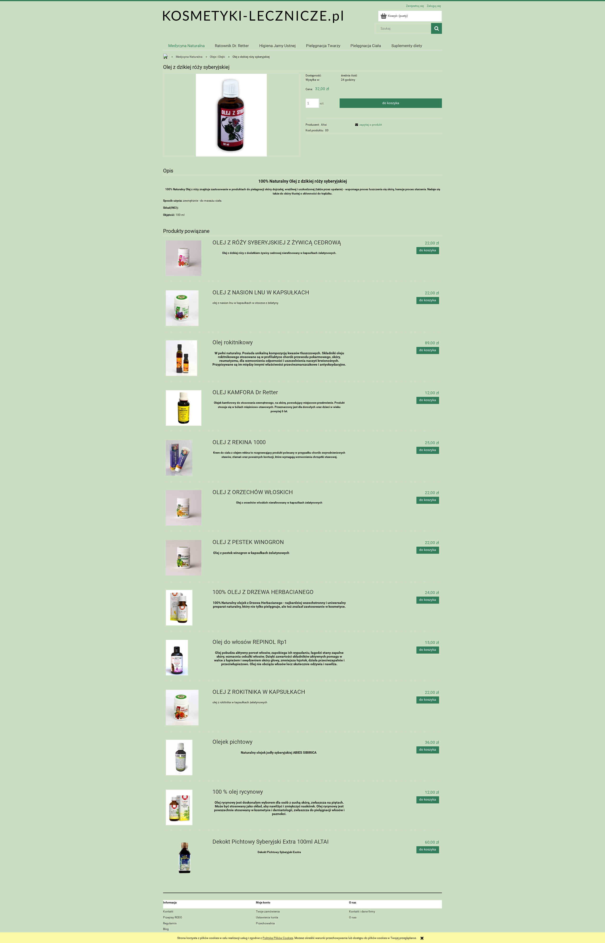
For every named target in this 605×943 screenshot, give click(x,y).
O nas (352, 917)
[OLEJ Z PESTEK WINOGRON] (186, 558)
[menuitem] (186, 45)
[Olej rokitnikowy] (186, 358)
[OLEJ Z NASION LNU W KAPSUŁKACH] (186, 308)
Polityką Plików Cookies (278, 938)
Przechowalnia (265, 923)
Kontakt (168, 911)
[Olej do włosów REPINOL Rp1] (186, 657)
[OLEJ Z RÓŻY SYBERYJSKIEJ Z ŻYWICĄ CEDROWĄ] (186, 258)
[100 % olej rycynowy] (186, 807)
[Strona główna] (253, 16)
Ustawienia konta (267, 917)
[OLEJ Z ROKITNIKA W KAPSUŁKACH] (186, 707)
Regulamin (170, 923)
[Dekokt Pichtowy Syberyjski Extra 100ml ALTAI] (186, 857)
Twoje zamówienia (268, 911)
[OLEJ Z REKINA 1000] (186, 458)
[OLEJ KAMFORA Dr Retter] (186, 408)
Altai (324, 124)
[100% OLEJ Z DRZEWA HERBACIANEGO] (186, 607)
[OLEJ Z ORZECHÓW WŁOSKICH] (186, 508)
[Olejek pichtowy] (186, 757)
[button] (368, 124)
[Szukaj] (436, 28)
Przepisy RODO (172, 917)
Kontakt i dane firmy (362, 911)
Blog (166, 929)
